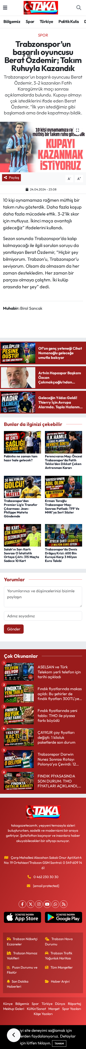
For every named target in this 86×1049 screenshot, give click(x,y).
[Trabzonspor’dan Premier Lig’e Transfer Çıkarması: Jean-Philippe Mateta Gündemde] (22, 486)
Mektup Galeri (13, 1008)
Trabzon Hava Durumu (59, 941)
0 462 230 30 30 (45, 877)
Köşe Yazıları (43, 1014)
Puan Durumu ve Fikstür (22, 970)
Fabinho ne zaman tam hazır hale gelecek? (20, 458)
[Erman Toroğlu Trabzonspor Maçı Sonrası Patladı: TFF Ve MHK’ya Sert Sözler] (63, 486)
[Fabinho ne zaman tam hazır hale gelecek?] (22, 441)
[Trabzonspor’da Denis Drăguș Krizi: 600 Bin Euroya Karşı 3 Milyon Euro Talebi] (63, 534)
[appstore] (22, 918)
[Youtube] (47, 904)
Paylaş (14, 177)
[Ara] (78, 8)
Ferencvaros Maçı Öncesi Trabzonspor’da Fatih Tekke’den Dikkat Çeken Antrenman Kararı (63, 462)
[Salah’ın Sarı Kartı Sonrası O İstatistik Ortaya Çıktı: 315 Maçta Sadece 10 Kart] (22, 534)
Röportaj (74, 1003)
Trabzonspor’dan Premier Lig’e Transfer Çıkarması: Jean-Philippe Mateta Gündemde (20, 508)
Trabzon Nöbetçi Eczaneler (22, 941)
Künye (8, 1003)
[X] (30, 904)
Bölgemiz (11, 21)
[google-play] (63, 918)
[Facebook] (22, 904)
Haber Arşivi (60, 981)
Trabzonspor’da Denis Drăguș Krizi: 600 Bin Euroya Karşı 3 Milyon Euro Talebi (61, 555)
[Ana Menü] (5, 7)
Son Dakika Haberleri (18, 984)
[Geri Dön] (14, 1035)
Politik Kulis (68, 21)
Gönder (13, 629)
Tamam (59, 1043)
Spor (30, 21)
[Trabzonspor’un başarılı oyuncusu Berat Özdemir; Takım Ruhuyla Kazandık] (43, 147)
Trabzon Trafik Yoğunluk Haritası (58, 955)
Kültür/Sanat (36, 1008)
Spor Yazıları (71, 1008)
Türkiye (46, 21)
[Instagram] (39, 904)
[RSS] (63, 904)
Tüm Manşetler (61, 967)
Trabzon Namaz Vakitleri (22, 955)
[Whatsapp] (55, 904)
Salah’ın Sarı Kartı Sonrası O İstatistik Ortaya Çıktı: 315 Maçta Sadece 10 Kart (21, 555)
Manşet (53, 1008)
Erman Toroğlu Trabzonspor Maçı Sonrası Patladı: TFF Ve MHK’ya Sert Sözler (62, 506)
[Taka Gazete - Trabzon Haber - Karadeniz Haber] (41, 7)
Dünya (60, 1003)
